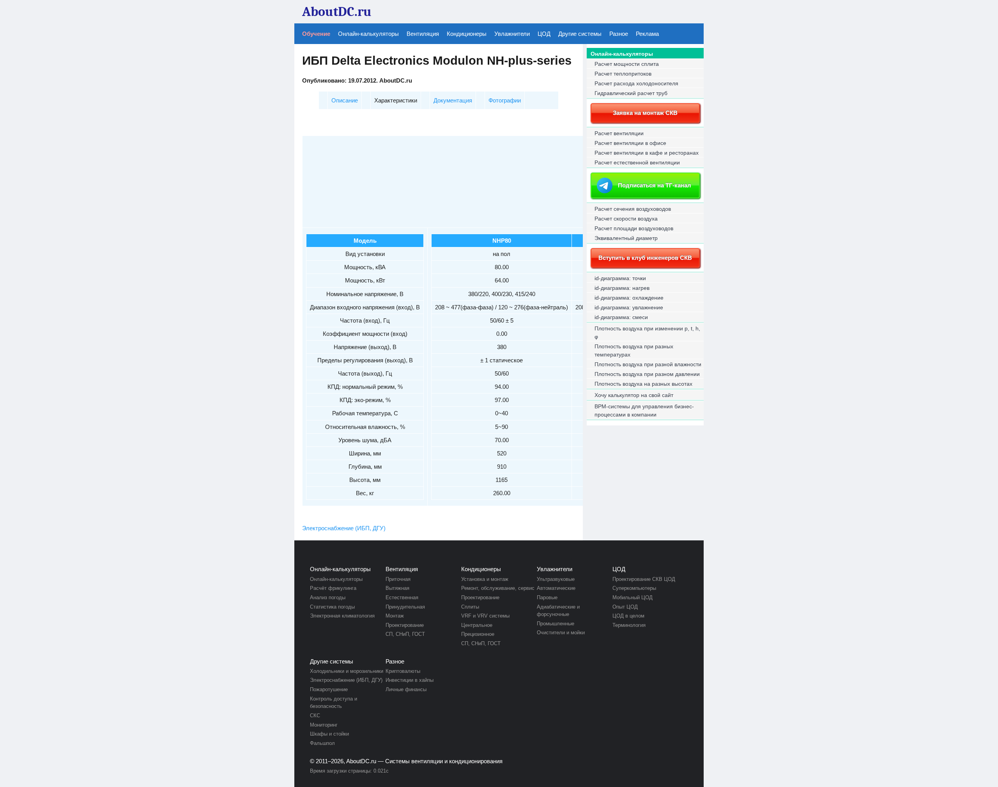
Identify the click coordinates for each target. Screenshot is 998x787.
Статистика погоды (332, 607)
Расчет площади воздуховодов (634, 228)
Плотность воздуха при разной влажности (648, 364)
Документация (453, 100)
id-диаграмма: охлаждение (629, 298)
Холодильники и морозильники (346, 671)
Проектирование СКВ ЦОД (643, 579)
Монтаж (395, 616)
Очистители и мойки (561, 632)
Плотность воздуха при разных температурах (634, 350)
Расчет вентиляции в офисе (630, 143)
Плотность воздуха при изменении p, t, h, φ (647, 332)
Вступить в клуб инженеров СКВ (645, 257)
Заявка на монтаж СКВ (645, 112)
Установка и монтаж (484, 579)
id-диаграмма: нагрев (622, 288)
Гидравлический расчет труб (631, 93)
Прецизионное (477, 634)
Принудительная (405, 607)
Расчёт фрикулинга (333, 588)
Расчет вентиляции (619, 133)
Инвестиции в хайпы (410, 680)
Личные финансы (406, 689)
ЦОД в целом (628, 616)
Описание (344, 100)
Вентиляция (423, 33)
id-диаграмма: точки (620, 278)
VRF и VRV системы (485, 616)
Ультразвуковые (556, 579)
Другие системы (580, 33)
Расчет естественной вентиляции (637, 162)
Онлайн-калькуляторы (368, 33)
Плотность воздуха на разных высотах (643, 384)
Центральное (476, 625)
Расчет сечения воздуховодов (633, 209)
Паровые (547, 597)
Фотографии (504, 100)
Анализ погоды (327, 597)
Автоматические (556, 588)
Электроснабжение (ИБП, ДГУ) (344, 528)
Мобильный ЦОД (632, 597)
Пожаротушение (329, 689)
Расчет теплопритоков (623, 74)
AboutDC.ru (361, 761)
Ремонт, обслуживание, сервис (497, 588)
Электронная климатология (342, 616)
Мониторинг (324, 725)
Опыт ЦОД (625, 607)
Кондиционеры (467, 33)
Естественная (402, 597)
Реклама (647, 33)
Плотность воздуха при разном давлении (647, 374)
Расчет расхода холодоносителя (636, 83)
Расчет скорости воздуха (626, 218)
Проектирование (405, 625)
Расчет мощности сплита (627, 64)
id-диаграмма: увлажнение (629, 307)
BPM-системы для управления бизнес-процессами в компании (644, 410)
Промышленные (555, 623)
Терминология (629, 625)
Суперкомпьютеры (634, 588)
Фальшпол (322, 743)
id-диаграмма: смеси (621, 317)
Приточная (398, 579)
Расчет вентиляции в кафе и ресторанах (647, 153)
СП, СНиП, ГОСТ (405, 634)
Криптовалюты (403, 671)
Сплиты (470, 607)
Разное (618, 33)
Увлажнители (512, 33)
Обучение (316, 33)
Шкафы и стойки (329, 734)
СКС (315, 715)
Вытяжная (397, 588)
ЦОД (544, 33)
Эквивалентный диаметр (626, 238)
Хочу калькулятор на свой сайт (634, 395)
